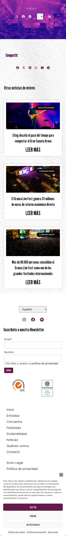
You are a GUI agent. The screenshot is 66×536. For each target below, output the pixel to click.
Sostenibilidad (17, 434)
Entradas (13, 416)
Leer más (33, 149)
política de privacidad (45, 363)
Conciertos (14, 422)
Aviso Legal (53, 532)
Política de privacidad (36, 532)
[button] (61, 474)
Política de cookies (16, 532)
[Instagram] (17, 16)
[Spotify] (30, 16)
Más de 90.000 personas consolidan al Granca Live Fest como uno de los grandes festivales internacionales (33, 268)
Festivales (14, 428)
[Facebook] (23, 16)
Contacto (13, 452)
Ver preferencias (33, 524)
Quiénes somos (18, 446)
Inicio (10, 410)
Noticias (12, 440)
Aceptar (33, 507)
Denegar (33, 516)
